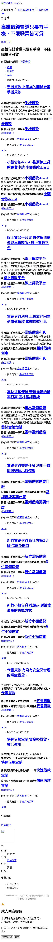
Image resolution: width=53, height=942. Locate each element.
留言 (27, 139)
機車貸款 (6, 825)
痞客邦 (20, 139)
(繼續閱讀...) (7, 133)
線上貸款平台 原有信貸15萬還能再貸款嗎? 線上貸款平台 (28, 243)
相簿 (9, 67)
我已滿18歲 (7, 937)
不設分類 (25, 61)
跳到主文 (6, 42)
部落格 (10, 71)
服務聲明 (32, 899)
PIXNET (13, 895)
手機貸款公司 (26, 145)
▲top (3, 150)
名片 (9, 74)
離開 (17, 937)
